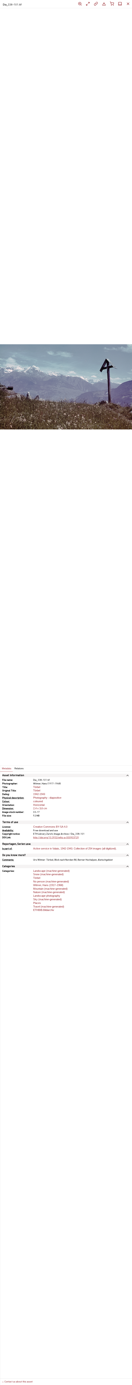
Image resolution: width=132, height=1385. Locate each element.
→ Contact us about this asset (17, 1382)
